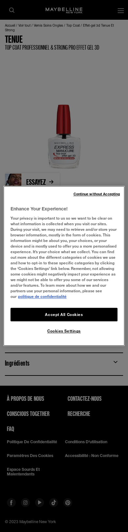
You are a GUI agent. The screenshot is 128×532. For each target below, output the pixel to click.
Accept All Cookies (64, 314)
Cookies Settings (64, 331)
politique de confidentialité (42, 297)
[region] (64, 266)
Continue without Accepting (97, 194)
